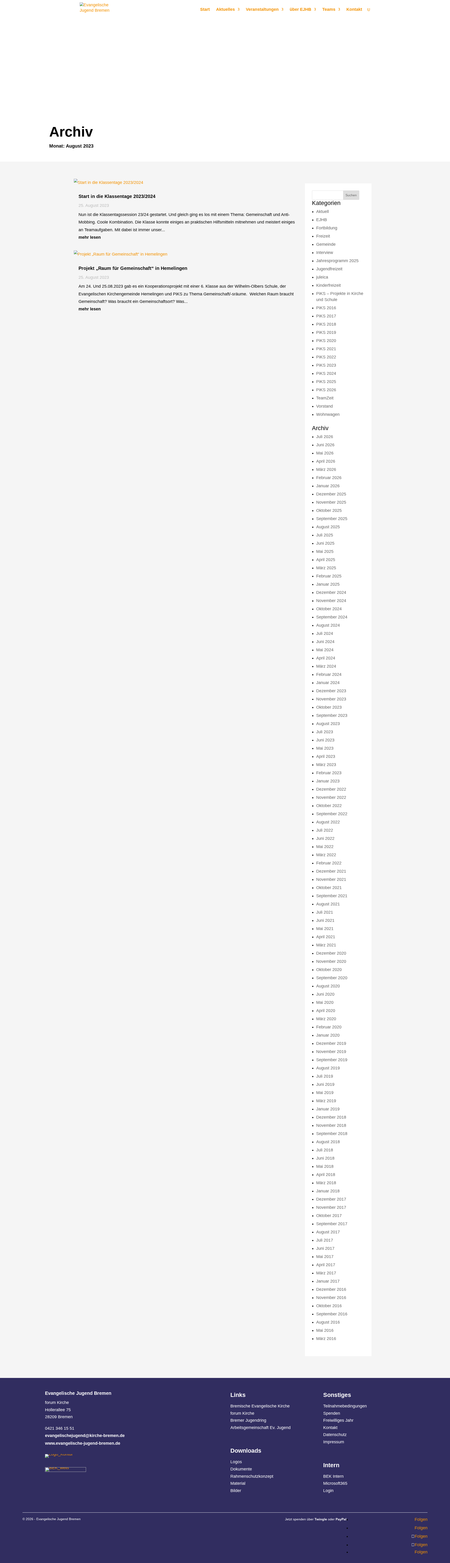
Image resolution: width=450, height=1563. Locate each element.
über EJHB (300, 10)
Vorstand (324, 406)
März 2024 (326, 666)
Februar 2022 (328, 863)
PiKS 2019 (326, 332)
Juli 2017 (324, 1240)
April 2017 (325, 1264)
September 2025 (331, 518)
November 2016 (331, 1297)
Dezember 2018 (331, 1117)
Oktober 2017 (329, 1215)
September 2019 (331, 1059)
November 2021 (331, 879)
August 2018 (328, 1141)
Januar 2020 (328, 1035)
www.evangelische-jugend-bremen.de (82, 1443)
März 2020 (326, 1018)
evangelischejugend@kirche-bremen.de (85, 1435)
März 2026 (326, 469)
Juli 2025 (324, 535)
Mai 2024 (325, 650)
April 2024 (325, 658)
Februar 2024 (328, 674)
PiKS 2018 (326, 324)
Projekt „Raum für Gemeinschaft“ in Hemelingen (133, 268)
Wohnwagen (328, 414)
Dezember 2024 (331, 592)
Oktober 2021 (329, 887)
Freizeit (323, 236)
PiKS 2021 (326, 348)
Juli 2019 (324, 1076)
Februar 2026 (328, 477)
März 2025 (326, 568)
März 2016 (326, 1338)
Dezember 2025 (331, 494)
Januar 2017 (328, 1281)
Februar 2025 (328, 576)
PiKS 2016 (326, 307)
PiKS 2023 (326, 365)
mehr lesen (90, 237)
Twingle (321, 1519)
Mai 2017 (325, 1256)
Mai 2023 (325, 748)
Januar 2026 (328, 486)
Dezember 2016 (331, 1289)
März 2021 (326, 945)
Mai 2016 (325, 1330)
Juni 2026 (325, 445)
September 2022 (331, 813)
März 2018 (326, 1182)
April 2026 (325, 461)
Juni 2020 (325, 994)
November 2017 (331, 1207)
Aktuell (322, 211)
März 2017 (326, 1273)
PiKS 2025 (326, 381)
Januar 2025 (328, 584)
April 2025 (325, 559)
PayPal (341, 1519)
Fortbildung (326, 228)
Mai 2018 (325, 1166)
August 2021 (328, 904)
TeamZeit (325, 398)
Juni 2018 (325, 1158)
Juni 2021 (325, 920)
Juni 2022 (325, 838)
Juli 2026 (324, 436)
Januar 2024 (328, 682)
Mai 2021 (325, 928)
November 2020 (331, 961)
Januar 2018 (328, 1191)
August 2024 (328, 625)
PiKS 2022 (326, 357)
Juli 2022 (324, 830)
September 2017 (331, 1223)
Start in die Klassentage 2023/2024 (117, 196)
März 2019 (326, 1100)
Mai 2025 (325, 551)
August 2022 (328, 822)
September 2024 (331, 617)
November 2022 (331, 797)
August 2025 (328, 527)
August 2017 (328, 1232)
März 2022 (326, 854)
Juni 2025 (325, 543)
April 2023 (325, 756)
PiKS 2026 (326, 389)
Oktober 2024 (329, 609)
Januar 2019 (328, 1109)
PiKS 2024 (326, 373)
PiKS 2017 (326, 316)
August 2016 (328, 1322)
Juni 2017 (325, 1248)
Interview (324, 252)
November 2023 (331, 699)
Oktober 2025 (329, 510)
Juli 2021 (324, 912)
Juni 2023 (325, 740)
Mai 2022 (325, 846)
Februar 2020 (328, 1027)
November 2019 (331, 1051)
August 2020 (328, 986)
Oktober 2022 (329, 805)
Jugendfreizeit (329, 269)
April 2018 (325, 1174)
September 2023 (331, 715)
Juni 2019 (325, 1084)
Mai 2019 (325, 1092)
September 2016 (331, 1314)
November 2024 (331, 600)
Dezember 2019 (331, 1043)
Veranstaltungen (262, 10)
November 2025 (331, 502)
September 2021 (331, 895)
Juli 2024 (324, 633)
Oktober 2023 (329, 707)
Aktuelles (225, 10)
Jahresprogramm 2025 (337, 260)
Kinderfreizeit (328, 285)
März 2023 (326, 764)
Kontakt (354, 10)
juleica (322, 277)
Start (205, 10)
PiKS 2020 (326, 340)
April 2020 (325, 1010)
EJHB (321, 219)
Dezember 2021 (331, 871)
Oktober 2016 (329, 1305)
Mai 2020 (325, 1002)
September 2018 (331, 1133)
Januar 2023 (328, 781)
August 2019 (328, 1068)
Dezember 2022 (331, 789)
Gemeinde (326, 244)
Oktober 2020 (329, 969)
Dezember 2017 (331, 1199)
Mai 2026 (325, 453)
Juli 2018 (324, 1150)
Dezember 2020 (331, 953)
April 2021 (325, 936)
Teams (328, 10)
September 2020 (331, 977)
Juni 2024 (325, 641)
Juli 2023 (324, 731)
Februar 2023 (328, 772)
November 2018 (331, 1125)
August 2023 (328, 723)
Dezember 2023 (331, 690)
